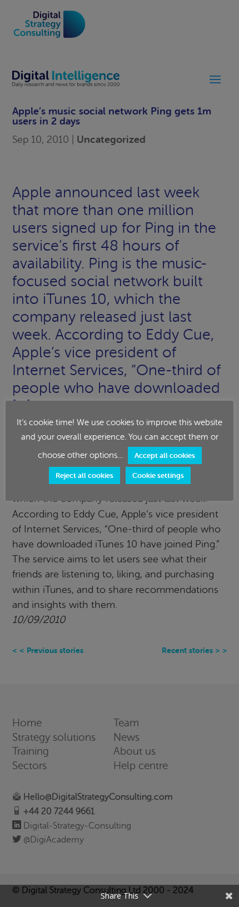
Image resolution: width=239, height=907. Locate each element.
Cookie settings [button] (158, 475)
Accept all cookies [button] (165, 455)
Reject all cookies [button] (84, 475)
